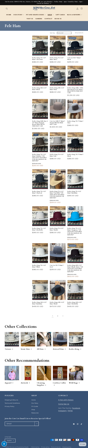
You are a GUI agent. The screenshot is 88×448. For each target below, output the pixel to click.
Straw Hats (25, 349)
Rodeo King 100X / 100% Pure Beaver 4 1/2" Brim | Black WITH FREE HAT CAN (75, 90)
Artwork (24, 383)
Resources (34, 413)
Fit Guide (34, 406)
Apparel (8, 383)
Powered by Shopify (23, 447)
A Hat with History (65, 400)
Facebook (76, 408)
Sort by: (52, 33)
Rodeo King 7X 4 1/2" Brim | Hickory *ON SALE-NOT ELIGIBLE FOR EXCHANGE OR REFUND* (39, 158)
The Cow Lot (13, 447)
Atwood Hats (58, 349)
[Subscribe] (37, 424)
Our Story (34, 403)
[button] (7, 8)
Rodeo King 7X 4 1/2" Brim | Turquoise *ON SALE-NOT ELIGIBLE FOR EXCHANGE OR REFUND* (74, 232)
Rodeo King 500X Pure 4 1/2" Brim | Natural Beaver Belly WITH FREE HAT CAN (40, 123)
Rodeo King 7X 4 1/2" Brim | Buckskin (74, 192)
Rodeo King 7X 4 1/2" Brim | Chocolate (39, 58)
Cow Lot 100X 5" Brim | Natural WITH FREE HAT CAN (57, 122)
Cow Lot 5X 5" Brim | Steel (56, 266)
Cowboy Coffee (59, 383)
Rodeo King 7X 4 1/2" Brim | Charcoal (39, 192)
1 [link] (52, 316)
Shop (33, 409)
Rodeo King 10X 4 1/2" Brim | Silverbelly (74, 303)
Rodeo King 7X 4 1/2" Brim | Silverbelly (39, 229)
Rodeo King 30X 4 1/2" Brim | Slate (57, 88)
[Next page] (63, 316)
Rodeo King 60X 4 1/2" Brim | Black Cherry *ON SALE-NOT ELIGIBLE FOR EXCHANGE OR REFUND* (75, 269)
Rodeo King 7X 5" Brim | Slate (75, 122)
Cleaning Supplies (41, 384)
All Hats (40, 349)
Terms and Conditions (12, 403)
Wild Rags (73, 383)
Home (33, 400)
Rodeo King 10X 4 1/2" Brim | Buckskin (39, 303)
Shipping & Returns (11, 400)
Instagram (62, 411)
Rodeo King (74, 349)
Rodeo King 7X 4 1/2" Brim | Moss (57, 58)
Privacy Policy (9, 406)
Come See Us (63, 404)
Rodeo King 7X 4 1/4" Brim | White (39, 266)
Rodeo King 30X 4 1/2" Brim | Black (39, 88)
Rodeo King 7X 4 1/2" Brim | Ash (57, 155)
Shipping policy (66, 447)
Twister (8, 349)
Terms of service (56, 447)
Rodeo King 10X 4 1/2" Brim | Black (57, 303)
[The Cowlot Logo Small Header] (44, 8)
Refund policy (35, 447)
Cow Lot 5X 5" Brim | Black (74, 58)
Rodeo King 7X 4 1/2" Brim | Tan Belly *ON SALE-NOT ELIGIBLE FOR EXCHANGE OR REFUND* (57, 195)
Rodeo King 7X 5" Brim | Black (75, 155)
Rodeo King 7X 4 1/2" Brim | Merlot (57, 229)
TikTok (70, 411)
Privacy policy (45, 447)
